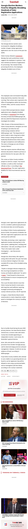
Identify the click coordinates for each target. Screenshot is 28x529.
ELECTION (3, 376)
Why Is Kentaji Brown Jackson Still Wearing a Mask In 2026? (12, 421)
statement (19, 56)
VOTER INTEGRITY (15, 376)
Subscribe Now (20, 395)
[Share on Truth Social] (5, 371)
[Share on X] (2, 371)
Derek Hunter (4, 468)
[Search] (25, 1)
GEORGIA (9, 376)
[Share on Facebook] (8, 371)
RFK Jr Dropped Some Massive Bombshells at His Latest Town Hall (13, 443)
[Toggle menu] (2, 2)
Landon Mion (4, 15)
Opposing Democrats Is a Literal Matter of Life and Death (13, 466)
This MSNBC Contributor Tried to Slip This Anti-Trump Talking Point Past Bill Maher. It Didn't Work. (13, 516)
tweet (4, 275)
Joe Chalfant (4, 423)
